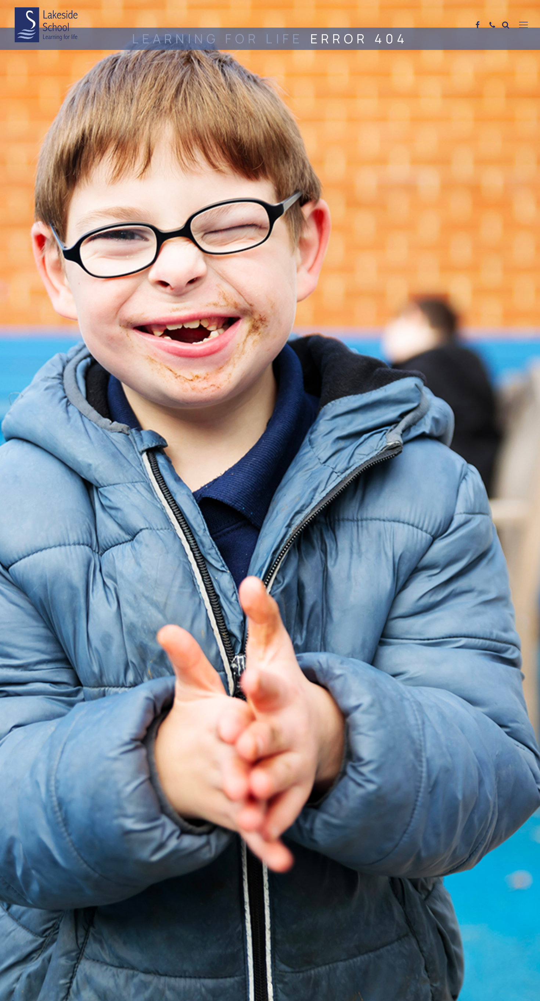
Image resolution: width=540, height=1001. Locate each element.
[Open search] (506, 25)
